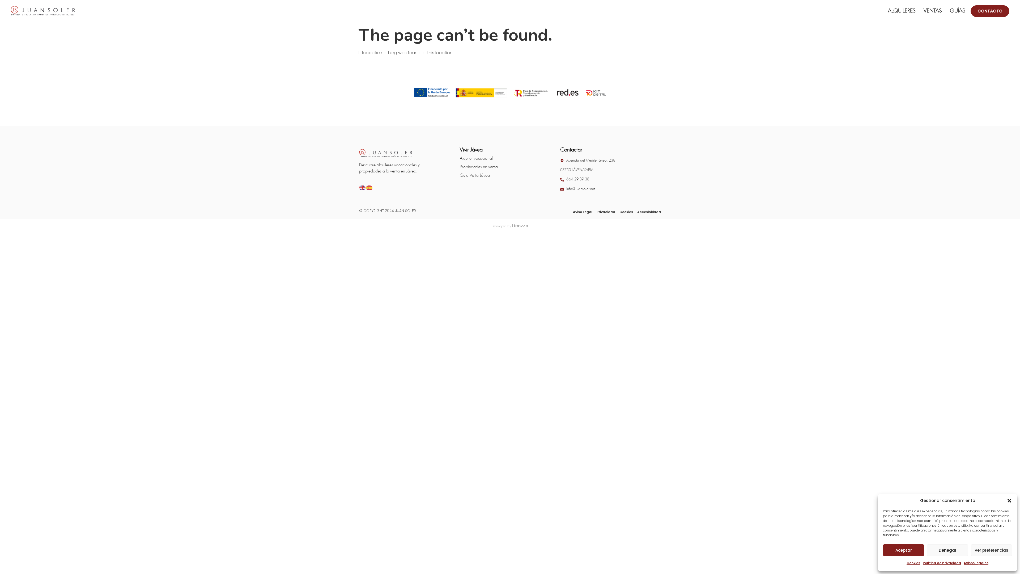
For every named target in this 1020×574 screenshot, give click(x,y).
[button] (1009, 500)
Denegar (948, 550)
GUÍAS (957, 11)
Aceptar (903, 550)
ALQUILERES (902, 11)
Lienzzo (520, 226)
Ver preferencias (991, 550)
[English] (362, 187)
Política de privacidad (942, 563)
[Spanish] (369, 187)
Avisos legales (976, 563)
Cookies (913, 563)
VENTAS (933, 11)
